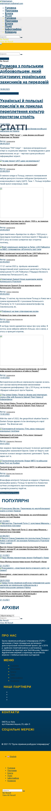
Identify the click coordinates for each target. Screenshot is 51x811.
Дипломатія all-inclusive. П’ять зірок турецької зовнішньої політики (21, 436)
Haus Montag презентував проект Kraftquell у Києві (23, 562)
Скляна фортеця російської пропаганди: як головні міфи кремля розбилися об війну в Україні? (23, 370)
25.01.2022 (5, 476)
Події (8, 16)
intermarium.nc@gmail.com (11, 3)
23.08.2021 (5, 536)
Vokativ (12, 700)
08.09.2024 (5, 143)
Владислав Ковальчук (14, 319)
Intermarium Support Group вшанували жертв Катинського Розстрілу (20, 286)
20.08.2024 (5, 171)
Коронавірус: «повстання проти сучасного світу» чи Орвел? (23, 575)
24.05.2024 (5, 230)
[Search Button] (21, 37)
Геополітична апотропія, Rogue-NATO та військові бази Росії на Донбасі (25, 468)
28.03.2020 (5, 580)
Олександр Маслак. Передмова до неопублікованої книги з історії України (23, 516)
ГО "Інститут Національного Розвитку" (26, 694)
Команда (10, 31)
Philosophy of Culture (9, 93)
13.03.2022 (5, 377)
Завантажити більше (9, 493)
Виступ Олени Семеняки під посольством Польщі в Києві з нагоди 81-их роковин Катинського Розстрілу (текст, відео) (24, 549)
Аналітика (4, 59)
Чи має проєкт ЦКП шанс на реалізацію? (18, 165)
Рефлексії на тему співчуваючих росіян (18, 315)
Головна (10, 7)
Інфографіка (13, 29)
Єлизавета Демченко (14, 441)
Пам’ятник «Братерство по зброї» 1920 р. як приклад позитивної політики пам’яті (24, 222)
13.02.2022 (5, 414)
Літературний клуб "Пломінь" (22, 692)
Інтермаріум (10, 141)
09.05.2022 (5, 294)
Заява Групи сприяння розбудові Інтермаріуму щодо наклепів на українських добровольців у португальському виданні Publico (24, 593)
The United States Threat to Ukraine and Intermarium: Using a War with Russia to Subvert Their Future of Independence (23, 405)
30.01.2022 (5, 443)
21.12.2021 (5, 521)
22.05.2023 (5, 262)
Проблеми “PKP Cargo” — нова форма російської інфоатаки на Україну (22, 136)
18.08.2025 (5, 89)
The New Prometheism (19, 697)
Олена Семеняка (12, 292)
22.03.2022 (5, 321)
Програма (11, 10)
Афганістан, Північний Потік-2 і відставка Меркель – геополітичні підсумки (24, 531)
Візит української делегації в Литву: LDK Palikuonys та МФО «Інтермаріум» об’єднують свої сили (24, 254)
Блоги (9, 13)
